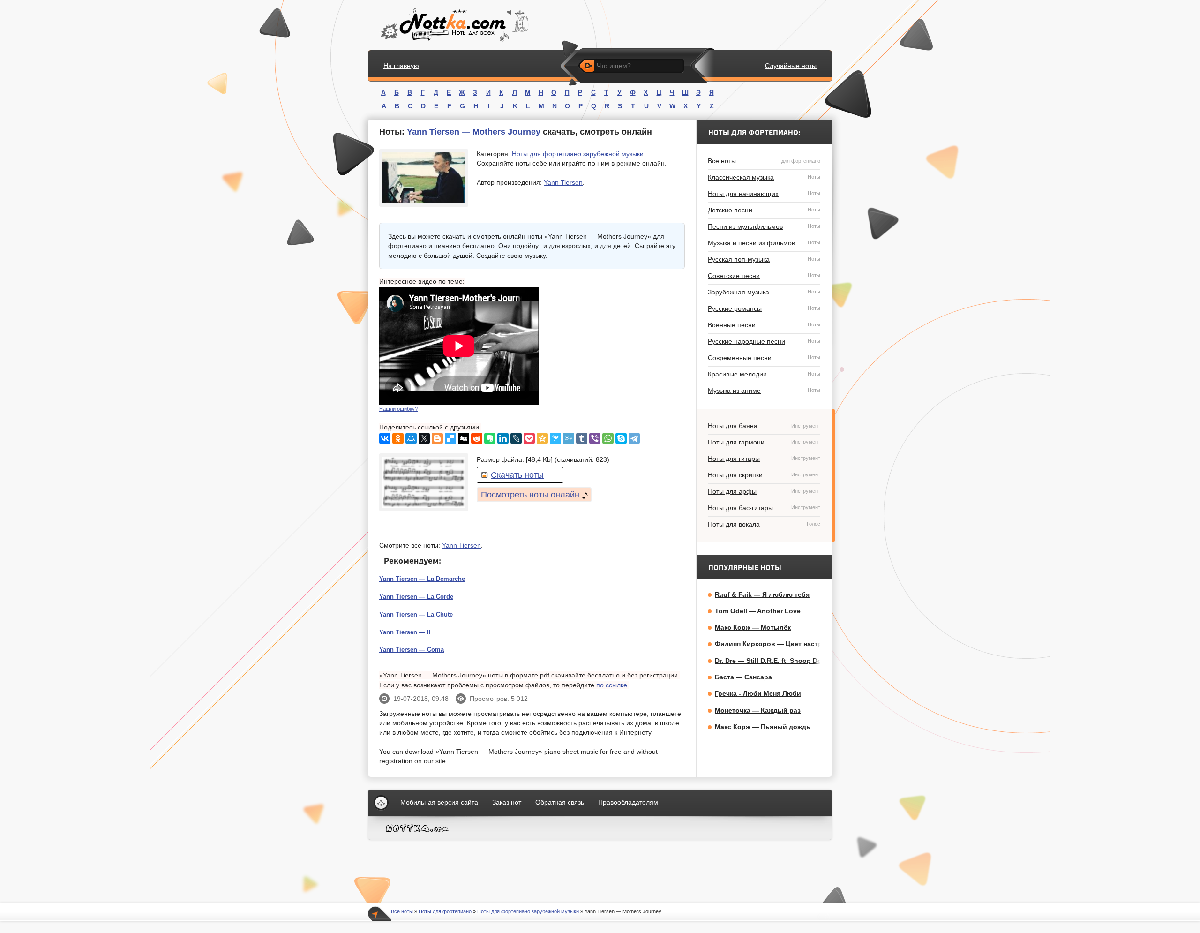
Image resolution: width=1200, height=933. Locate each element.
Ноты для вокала (764, 524)
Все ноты (764, 161)
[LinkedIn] (503, 438)
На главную (401, 65)
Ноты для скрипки (764, 475)
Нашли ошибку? (398, 409)
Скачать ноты (517, 475)
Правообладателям (628, 802)
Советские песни (764, 275)
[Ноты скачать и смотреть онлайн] (453, 25)
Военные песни (764, 325)
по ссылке (611, 685)
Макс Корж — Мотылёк (753, 627)
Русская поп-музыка (764, 259)
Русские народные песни (764, 341)
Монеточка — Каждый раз (758, 710)
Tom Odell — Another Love (758, 611)
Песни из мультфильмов (764, 226)
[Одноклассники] (398, 438)
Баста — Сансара (743, 677)
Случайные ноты (791, 65)
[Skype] (621, 438)
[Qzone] (542, 438)
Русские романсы (764, 308)
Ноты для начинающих (764, 193)
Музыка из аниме (764, 390)
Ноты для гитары (764, 458)
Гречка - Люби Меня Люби (758, 693)
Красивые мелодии (764, 374)
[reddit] (476, 438)
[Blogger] (437, 438)
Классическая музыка (764, 177)
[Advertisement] (614, 346)
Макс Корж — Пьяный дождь (762, 726)
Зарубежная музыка (764, 292)
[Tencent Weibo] (568, 438)
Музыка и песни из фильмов (764, 243)
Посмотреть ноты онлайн (530, 494)
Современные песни (764, 357)
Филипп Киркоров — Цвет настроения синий (789, 643)
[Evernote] (489, 438)
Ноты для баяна (764, 425)
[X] (424, 438)
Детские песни (764, 210)
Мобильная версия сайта (439, 802)
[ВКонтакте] (384, 438)
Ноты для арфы (764, 491)
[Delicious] (450, 438)
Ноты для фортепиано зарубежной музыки (578, 154)
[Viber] (594, 438)
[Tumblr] (581, 438)
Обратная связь (559, 802)
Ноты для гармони (764, 442)
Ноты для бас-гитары (764, 508)
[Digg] (463, 438)
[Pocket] (529, 438)
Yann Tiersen (563, 182)
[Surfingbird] (555, 438)
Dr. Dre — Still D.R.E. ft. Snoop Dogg (772, 660)
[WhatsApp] (608, 438)
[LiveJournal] (516, 438)
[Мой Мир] (411, 438)
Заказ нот (506, 802)
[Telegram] (634, 438)
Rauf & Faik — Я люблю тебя (762, 594)
